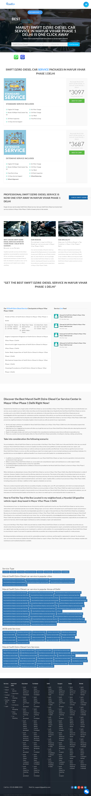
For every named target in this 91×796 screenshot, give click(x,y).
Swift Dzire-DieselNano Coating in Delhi (51, 752)
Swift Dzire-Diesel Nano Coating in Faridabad (37, 759)
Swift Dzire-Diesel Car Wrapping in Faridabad (37, 747)
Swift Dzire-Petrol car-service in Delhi (28, 655)
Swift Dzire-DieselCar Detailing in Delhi (51, 762)
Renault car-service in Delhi (52, 634)
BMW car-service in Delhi (9, 640)
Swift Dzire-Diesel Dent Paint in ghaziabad (26, 701)
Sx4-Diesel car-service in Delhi (10, 661)
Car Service (14, 690)
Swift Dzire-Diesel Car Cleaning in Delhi (51, 710)
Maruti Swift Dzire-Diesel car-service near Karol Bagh (69, 613)
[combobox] (27, 44)
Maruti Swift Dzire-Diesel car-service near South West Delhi (17, 605)
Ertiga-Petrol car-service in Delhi (27, 658)
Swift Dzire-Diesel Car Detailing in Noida (73, 764)
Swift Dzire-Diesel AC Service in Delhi (51, 732)
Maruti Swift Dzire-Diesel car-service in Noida (37, 582)
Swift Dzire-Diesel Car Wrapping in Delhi (51, 742)
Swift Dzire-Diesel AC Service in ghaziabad (26, 736)
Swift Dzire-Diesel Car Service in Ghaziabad (26, 690)
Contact (7, 695)
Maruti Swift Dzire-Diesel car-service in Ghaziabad (62, 582)
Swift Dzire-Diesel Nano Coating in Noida (73, 753)
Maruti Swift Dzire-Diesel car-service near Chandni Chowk (44, 597)
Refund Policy (82, 795)
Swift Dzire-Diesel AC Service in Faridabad (36, 736)
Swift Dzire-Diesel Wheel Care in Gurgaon (61, 725)
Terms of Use (64, 795)
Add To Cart (77, 101)
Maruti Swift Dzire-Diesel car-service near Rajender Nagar (16, 611)
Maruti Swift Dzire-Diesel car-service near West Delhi (45, 605)
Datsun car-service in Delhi (24, 637)
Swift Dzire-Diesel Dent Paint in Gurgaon (62, 701)
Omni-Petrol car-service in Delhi (43, 650)
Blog (6, 697)
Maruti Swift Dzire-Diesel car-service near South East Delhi (69, 603)
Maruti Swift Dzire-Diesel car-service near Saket (42, 595)
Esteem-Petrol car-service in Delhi (66, 655)
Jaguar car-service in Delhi (52, 640)
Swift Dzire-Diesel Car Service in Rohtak (83, 690)
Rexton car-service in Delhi (9, 642)
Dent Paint (13, 572)
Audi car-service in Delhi (68, 637)
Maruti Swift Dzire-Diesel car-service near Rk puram (44, 624)
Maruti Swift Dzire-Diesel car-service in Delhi (13, 579)
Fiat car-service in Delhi (22, 640)
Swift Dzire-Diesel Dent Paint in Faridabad (37, 701)
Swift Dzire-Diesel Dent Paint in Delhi (51, 700)
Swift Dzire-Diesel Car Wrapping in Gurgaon (62, 747)
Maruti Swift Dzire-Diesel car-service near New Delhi (15, 603)
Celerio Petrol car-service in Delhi (62, 661)
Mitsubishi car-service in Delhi (54, 637)
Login (6, 706)
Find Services (73, 44)
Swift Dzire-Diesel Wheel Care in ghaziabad (26, 725)
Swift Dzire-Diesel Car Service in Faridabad (37, 690)
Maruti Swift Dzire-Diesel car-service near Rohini (41, 616)
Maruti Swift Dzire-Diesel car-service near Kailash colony (16, 624)
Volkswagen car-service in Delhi (68, 634)
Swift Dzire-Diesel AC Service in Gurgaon (62, 736)
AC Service (40, 572)
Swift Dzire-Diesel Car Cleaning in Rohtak (83, 710)
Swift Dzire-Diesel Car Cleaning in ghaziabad (26, 713)
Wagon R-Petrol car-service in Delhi (11, 653)
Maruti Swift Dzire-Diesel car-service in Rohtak (14, 582)
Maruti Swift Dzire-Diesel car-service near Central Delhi (73, 600)
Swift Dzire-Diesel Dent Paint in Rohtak (84, 700)
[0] (85, 4)
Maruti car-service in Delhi (9, 632)
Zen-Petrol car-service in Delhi (46, 653)
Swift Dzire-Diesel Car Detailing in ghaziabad (26, 771)
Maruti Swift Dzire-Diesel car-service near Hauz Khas (67, 595)
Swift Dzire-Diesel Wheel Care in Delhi (50, 721)
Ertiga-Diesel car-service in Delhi (45, 658)
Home (7, 687)
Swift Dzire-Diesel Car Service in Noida (73, 690)
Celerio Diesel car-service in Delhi (45, 661)
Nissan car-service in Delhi (9, 637)
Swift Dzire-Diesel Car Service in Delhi (51, 690)
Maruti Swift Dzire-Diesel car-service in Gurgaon (37, 579)
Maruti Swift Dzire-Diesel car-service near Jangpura (72, 605)
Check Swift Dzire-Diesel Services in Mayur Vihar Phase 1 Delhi (79, 197)
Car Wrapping (48, 572)
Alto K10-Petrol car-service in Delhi (61, 650)
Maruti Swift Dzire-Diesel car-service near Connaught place (17, 619)
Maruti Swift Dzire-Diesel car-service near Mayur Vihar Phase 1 (46, 611)
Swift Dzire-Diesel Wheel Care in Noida (72, 721)
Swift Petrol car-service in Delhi (60, 663)
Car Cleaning (21, 572)
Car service (6, 572)
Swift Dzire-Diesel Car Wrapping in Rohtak (83, 742)
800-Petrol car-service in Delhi (10, 650)
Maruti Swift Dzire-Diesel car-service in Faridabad (62, 579)
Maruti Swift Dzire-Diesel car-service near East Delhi (42, 603)
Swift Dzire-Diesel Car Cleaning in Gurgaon (62, 713)
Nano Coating (57, 572)
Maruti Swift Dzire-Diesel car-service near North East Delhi (45, 600)
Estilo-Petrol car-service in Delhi (29, 653)
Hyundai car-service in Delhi (24, 632)
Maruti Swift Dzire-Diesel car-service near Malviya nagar (72, 621)
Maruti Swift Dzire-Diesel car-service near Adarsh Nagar (16, 600)
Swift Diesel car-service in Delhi (43, 663)
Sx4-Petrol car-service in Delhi (79, 658)
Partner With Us (7, 701)
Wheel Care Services (30, 572)
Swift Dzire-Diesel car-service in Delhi (48, 655)
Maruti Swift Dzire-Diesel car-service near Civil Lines (15, 608)
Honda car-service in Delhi (39, 632)
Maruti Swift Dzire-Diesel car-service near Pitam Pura (71, 619)
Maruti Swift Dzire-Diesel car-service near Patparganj (15, 616)
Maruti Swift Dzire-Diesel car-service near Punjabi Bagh (16, 621)
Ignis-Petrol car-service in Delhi (46, 666)
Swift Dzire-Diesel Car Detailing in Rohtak (83, 764)
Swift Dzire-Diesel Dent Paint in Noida (73, 700)
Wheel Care (14, 701)
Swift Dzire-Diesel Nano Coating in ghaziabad (26, 759)
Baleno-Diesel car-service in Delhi (11, 666)
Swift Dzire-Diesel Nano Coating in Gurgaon (62, 759)
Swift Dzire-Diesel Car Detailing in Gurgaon (62, 771)
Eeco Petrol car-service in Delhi (27, 663)
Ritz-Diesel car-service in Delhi (10, 655)
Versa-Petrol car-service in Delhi (10, 658)
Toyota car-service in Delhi (54, 632)
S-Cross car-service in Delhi (76, 663)
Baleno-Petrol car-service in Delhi (27, 661)
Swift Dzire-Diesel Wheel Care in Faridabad (36, 725)
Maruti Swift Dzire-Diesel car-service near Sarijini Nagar (16, 597)
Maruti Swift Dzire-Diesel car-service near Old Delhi (69, 608)
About (7, 690)
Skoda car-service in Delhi (38, 637)
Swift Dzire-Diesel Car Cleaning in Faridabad (37, 713)
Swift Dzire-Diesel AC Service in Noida (72, 732)
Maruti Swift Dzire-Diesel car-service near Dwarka (14, 592)
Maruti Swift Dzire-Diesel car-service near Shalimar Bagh (44, 621)
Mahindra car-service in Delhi (69, 632)
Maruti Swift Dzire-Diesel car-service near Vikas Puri (45, 619)
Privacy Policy (73, 795)
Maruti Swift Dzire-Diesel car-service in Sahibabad (14, 585)
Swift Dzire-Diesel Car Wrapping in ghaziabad (26, 747)
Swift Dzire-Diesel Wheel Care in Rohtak (83, 721)
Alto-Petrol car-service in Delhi (27, 650)
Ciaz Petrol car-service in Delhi (10, 663)
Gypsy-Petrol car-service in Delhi (62, 658)
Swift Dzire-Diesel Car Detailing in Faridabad (37, 771)
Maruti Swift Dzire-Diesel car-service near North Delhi (72, 597)
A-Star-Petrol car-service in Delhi (63, 653)
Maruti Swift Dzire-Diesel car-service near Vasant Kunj (15, 613)
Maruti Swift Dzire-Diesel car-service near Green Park (68, 592)
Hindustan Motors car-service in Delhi (69, 640)
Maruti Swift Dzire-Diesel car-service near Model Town (42, 608)
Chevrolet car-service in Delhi (37, 634)
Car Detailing (65, 572)
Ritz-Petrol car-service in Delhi (80, 653)
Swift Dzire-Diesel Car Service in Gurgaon (62, 690)
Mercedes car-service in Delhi (37, 640)
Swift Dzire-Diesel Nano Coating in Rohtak (83, 753)
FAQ (6, 692)
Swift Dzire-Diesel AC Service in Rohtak (83, 732)
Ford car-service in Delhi (22, 634)
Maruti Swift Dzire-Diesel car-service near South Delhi (41, 592)
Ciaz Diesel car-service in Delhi (80, 661)
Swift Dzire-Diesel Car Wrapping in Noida (73, 742)
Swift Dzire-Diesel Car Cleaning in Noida (73, 710)
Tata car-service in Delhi (8, 634)
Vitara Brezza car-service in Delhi (29, 666)
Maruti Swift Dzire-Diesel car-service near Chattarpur (43, 613)
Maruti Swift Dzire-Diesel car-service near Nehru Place (16, 595)
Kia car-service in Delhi (23, 642)
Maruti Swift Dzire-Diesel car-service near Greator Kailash (68, 616)
